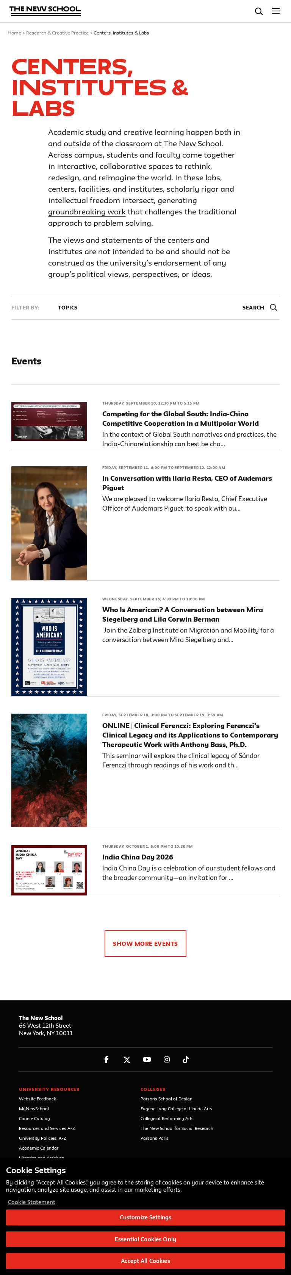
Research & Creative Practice (57, 32)
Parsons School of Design (166, 1098)
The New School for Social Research (177, 1128)
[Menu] (276, 11)
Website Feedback (37, 1098)
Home (14, 32)
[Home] (45, 12)
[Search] (259, 11)
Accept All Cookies (145, 1261)
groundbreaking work (87, 211)
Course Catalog (34, 1118)
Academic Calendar (38, 1147)
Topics (68, 308)
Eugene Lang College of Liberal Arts (176, 1108)
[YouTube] (147, 1060)
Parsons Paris (155, 1138)
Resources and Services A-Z (47, 1128)
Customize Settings (145, 1217)
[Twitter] (126, 1060)
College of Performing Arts (167, 1118)
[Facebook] (106, 1060)
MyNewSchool (34, 1108)
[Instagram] (167, 1060)
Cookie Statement (31, 1202)
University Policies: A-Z (42, 1138)
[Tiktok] (185, 1059)
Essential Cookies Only (145, 1239)
